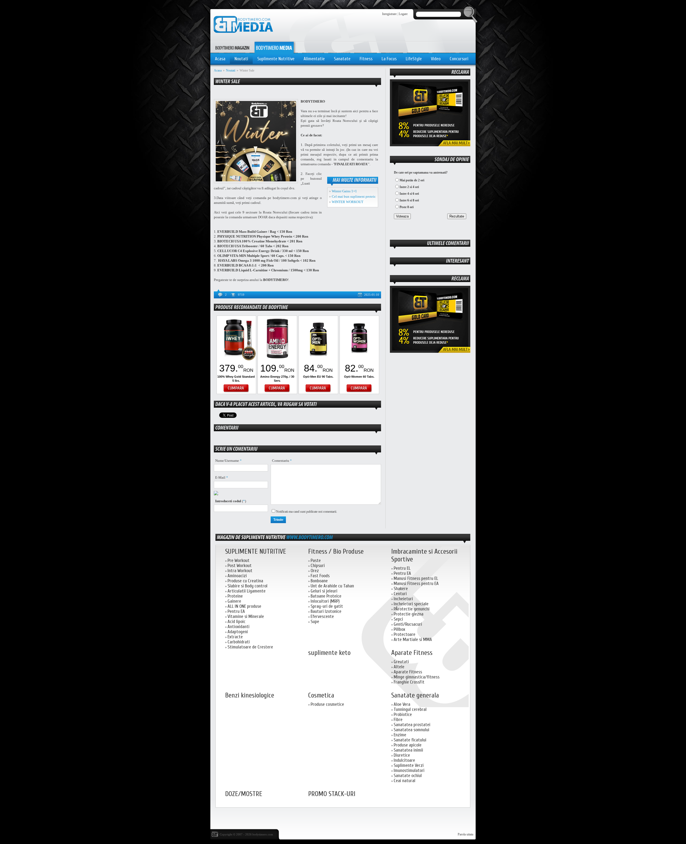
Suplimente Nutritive (275, 58)
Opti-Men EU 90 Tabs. (318, 376)
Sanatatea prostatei (412, 724)
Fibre (398, 719)
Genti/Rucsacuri (408, 624)
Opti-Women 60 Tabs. (359, 376)
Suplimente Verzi (409, 765)
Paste (316, 560)
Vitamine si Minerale (246, 616)
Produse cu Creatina (245, 580)
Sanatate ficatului (410, 739)
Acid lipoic (236, 621)
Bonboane (319, 580)
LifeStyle (414, 58)
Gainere (234, 601)
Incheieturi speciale (411, 603)
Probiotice (403, 714)
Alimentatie (314, 58)
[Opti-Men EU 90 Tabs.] (318, 360)
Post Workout (240, 565)
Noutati (241, 58)
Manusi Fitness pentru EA (416, 583)
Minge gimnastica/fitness (416, 677)
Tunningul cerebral (410, 709)
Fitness (366, 58)
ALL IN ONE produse (244, 606)
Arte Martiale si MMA (413, 639)
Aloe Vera (402, 704)
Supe (315, 621)
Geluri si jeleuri (324, 591)
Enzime (400, 734)
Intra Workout (240, 570)
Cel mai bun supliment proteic (354, 196)
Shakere (401, 588)
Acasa (220, 58)
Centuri (400, 593)
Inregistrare (389, 14)
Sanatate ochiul (408, 775)
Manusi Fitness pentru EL (416, 578)
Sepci (398, 619)
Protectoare (404, 634)
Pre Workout (238, 560)
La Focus (389, 58)
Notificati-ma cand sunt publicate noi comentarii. (306, 511)
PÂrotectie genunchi (412, 609)
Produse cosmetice (327, 704)
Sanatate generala (415, 695)
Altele (399, 666)
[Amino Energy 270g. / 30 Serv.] (277, 360)
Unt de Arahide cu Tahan (332, 585)
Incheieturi (403, 598)
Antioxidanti (238, 626)
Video (436, 58)
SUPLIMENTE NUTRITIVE (255, 552)
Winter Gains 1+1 (344, 191)
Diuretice (402, 755)
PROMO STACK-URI (331, 794)
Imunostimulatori (409, 770)
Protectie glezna (408, 614)
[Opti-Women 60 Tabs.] (359, 360)
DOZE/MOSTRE (243, 794)
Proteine (235, 596)
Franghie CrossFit (409, 682)
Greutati (401, 661)
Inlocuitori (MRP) (325, 601)
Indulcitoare (404, 760)
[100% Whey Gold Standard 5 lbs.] (236, 360)
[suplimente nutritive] (309, 537)
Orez (315, 570)
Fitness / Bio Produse (336, 552)
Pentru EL (402, 568)
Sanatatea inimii (408, 750)
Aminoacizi (237, 575)
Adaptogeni (238, 631)
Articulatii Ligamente (247, 591)
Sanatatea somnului (411, 729)
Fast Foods (320, 575)
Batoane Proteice (326, 596)
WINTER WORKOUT (347, 202)
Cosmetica (321, 695)
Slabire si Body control (247, 585)
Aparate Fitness (412, 653)
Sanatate (342, 58)
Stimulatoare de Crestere (250, 647)
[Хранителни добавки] (430, 352)
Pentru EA (236, 611)
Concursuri (459, 58)
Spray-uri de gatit (327, 606)
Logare (403, 14)
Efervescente (322, 616)
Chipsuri (318, 565)
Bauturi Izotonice (326, 611)
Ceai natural (404, 780)
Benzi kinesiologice (249, 695)
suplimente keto (329, 653)
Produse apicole (408, 745)
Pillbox (399, 629)
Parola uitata (465, 834)
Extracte (235, 636)
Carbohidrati (239, 641)
